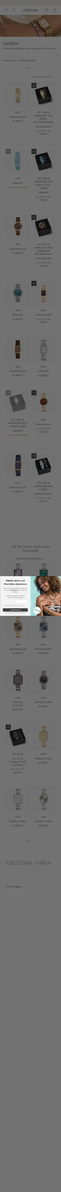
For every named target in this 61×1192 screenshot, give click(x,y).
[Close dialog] (59, 577)
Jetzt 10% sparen (15, 610)
